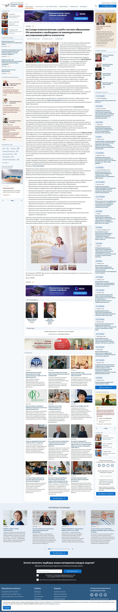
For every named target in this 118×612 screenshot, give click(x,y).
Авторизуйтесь (53, 334)
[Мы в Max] (112, 465)
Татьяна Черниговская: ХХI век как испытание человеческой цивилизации (43, 530)
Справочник (74, 6)
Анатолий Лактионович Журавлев (103, 27)
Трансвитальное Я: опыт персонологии (9, 70)
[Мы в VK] (103, 465)
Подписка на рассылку (60, 591)
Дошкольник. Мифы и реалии (80, 406)
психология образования (33, 38)
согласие (104, 482)
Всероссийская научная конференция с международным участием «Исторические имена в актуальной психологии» (105, 284)
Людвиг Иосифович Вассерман (108, 55)
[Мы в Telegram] (99, 465)
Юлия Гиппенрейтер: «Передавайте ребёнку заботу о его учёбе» (72, 529)
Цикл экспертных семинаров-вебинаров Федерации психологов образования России (36, 407)
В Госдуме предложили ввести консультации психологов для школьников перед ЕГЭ (35, 479)
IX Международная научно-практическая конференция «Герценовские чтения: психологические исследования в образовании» (104, 175)
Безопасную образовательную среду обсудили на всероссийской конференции (58, 374)
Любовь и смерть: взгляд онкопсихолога (11, 529)
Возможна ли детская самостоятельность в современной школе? (55, 407)
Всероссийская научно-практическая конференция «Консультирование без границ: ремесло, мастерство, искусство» (105, 341)
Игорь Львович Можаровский (107, 74)
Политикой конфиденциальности (106, 480)
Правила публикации (59, 599)
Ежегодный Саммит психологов (10, 591)
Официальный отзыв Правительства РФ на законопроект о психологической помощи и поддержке (12, 62)
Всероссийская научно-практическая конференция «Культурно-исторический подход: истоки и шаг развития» (105, 354)
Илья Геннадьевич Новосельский (108, 83)
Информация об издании (60, 596)
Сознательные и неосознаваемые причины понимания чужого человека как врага (102, 530)
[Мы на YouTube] (108, 465)
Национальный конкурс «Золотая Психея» (12, 596)
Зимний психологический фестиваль (11, 594)
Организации (63, 6)
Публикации (29, 6)
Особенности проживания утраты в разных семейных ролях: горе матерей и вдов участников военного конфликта (12, 52)
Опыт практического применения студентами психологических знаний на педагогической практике (58, 443)
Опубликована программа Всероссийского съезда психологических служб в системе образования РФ (36, 375)
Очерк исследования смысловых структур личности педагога (36, 442)
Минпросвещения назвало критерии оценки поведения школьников (79, 479)
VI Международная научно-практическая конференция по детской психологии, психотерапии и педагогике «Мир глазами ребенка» (105, 160)
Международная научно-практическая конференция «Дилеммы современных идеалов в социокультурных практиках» (105, 313)
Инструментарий (51, 6)
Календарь (83, 6)
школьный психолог (47, 38)
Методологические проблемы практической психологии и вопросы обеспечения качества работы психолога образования (58, 480)
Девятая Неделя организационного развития (105, 101)
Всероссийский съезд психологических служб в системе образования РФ (81, 374)
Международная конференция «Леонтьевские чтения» (104, 383)
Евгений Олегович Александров (108, 65)
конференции (59, 38)
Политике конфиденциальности (51, 604)
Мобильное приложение (60, 594)
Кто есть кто (39, 6)
